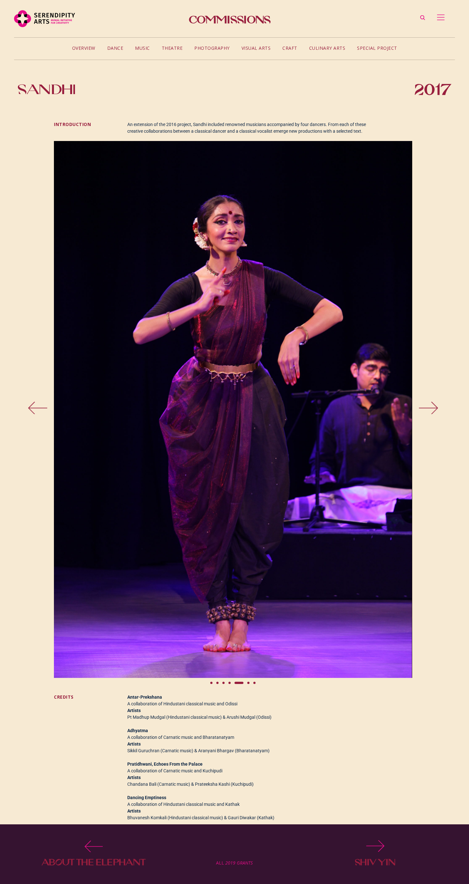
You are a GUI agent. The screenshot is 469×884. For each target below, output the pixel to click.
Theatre (172, 48)
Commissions (230, 19)
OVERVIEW (83, 48)
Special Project (377, 48)
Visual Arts (256, 48)
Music (142, 48)
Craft (289, 48)
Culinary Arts (327, 48)
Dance (115, 48)
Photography (212, 48)
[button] (66, 410)
